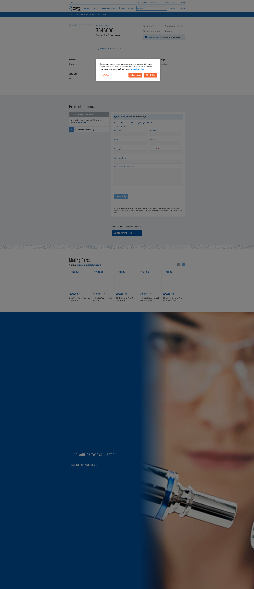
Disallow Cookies (135, 75)
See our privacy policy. (137, 69)
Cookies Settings (104, 75)
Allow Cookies (150, 75)
